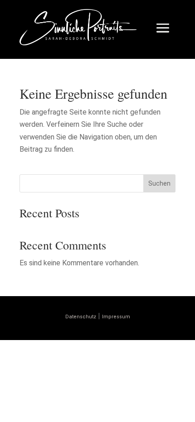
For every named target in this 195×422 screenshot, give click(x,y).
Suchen (159, 183)
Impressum (116, 317)
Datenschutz (80, 317)
